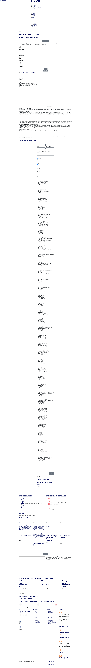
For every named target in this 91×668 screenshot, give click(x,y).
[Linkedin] (42, 1)
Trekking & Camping (37, 7)
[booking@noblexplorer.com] (60, 655)
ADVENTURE (35, 520)
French (49, 151)
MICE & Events (34, 12)
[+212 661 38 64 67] (60, 630)
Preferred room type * (39, 157)
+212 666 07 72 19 (64, 626)
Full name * (39, 168)
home (35, 611)
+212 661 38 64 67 (64, 632)
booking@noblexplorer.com (67, 658)
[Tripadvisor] (44, 1)
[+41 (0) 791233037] (60, 650)
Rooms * (38, 152)
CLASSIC (21, 520)
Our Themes (34, 5)
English (39, 151)
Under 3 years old (48, 146)
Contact (33, 15)
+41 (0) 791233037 (64, 652)
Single (39, 158)
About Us (33, 13)
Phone (38, 175)
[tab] (45, 77)
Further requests (39, 466)
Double (39, 159)
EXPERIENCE (48, 520)
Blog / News (50, 617)
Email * (38, 171)
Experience (35, 8)
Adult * (38, 146)
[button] (20, 515)
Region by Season (37, 622)
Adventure (35, 24)
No (38, 164)
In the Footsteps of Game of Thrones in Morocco (51, 538)
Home (33, 4)
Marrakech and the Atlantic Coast (65, 537)
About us (36, 616)
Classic (35, 23)
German (43, 151)
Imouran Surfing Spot (38, 544)
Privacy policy (50, 662)
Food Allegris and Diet (40, 163)
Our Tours (33, 6)
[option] (47, 177)
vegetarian (39, 167)
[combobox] (46, 176)
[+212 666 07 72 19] (60, 624)
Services (33, 14)
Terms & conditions (51, 661)
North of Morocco (25, 536)
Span (46, 151)
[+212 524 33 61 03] (60, 635)
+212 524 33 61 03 (64, 638)
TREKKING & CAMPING (52, 622)
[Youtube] (28, 615)
